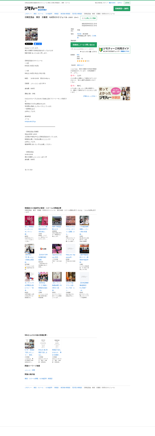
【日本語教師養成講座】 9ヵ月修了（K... (84, 286)
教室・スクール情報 (31, 378)
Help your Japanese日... (70, 256)
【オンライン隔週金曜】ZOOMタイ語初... (57, 286)
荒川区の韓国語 (77, 13)
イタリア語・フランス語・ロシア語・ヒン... (70, 286)
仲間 (33, 370)
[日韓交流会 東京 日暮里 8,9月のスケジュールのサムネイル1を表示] (31, 34)
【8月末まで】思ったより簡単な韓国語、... (29, 258)
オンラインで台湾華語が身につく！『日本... (29, 286)
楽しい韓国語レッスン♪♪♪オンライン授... (29, 230)
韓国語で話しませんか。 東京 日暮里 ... (56, 352)
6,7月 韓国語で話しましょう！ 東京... (29, 352)
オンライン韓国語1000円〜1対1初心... (43, 229)
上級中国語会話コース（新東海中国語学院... (84, 258)
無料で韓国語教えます (56, 228)
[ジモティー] (31, 8)
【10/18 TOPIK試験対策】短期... (43, 257)
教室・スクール (38, 13)
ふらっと (28, 370)
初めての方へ (112, 2)
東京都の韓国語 (65, 13)
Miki (78, 55)
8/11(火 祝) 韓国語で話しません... (43, 352)
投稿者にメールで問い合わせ (84, 45)
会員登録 (127, 2)
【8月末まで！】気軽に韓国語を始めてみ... (42, 286)
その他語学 (48, 13)
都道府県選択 (42, 10)
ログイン (120, 2)
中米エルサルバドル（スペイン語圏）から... (70, 230)
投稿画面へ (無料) (122, 8)
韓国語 (56, 13)
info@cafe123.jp (30, 121)
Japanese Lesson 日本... (57, 256)
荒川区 (79, 34)
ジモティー (28, 13)
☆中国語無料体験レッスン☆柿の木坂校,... (84, 230)
